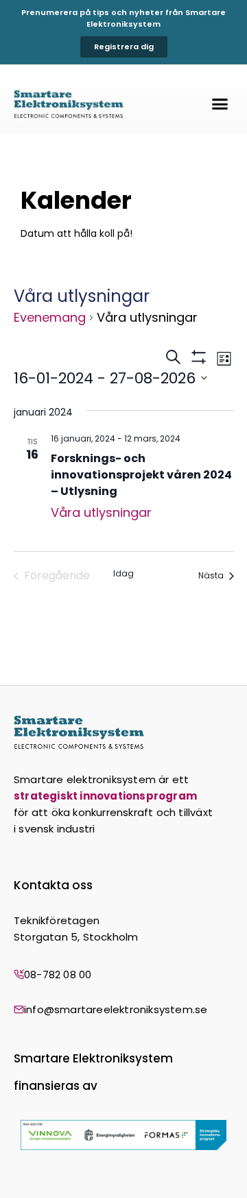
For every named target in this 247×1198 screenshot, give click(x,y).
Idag (123, 573)
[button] (220, 104)
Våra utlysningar (101, 512)
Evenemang (50, 317)
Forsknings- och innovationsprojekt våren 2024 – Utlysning (141, 474)
